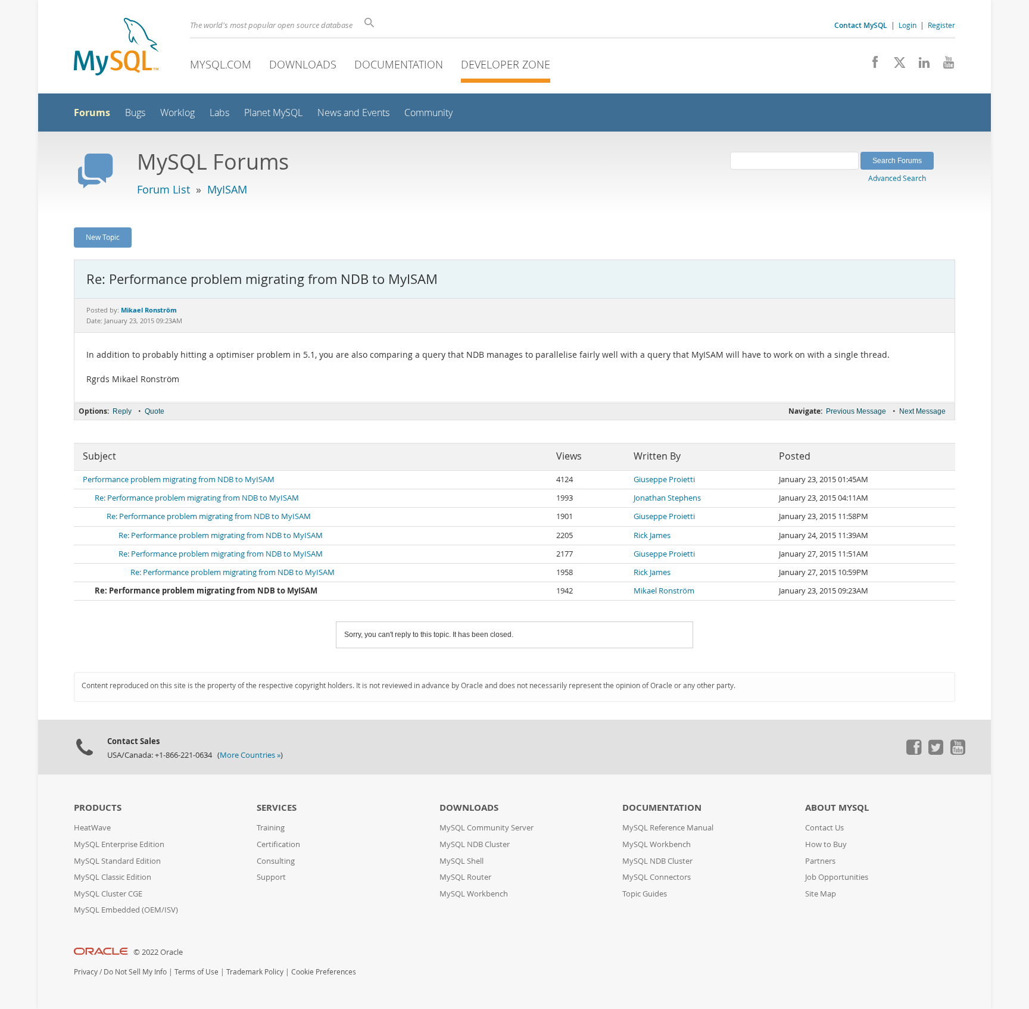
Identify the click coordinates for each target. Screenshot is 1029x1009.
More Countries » (250, 755)
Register (941, 25)
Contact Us (824, 828)
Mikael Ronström (664, 591)
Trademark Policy (254, 971)
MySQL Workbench (473, 894)
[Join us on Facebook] (871, 65)
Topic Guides (644, 894)
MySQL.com (220, 64)
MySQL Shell (461, 861)
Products (97, 807)
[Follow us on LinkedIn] (920, 65)
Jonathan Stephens (667, 498)
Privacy (86, 971)
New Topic (103, 237)
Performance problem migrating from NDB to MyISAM (179, 479)
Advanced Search (897, 178)
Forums (92, 112)
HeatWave (92, 828)
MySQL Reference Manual (667, 828)
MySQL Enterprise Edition (119, 844)
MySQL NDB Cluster (474, 844)
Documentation (398, 64)
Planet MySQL (273, 113)
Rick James (652, 535)
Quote (154, 411)
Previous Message (856, 411)
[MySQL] (116, 48)
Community (428, 113)
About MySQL (837, 807)
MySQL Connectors (656, 877)
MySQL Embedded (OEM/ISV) (126, 910)
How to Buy (826, 844)
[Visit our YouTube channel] (944, 65)
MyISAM (227, 189)
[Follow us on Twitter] (935, 752)
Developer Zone (505, 64)
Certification (278, 844)
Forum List (163, 189)
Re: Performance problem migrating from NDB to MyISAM (197, 498)
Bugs (135, 113)
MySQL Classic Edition (112, 877)
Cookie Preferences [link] (323, 971)
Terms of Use (196, 971)
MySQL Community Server (486, 828)
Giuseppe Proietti (664, 479)
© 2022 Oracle (158, 952)
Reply (122, 411)
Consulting (276, 861)
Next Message (922, 411)
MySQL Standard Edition (117, 861)
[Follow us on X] (895, 65)
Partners (820, 861)
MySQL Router (465, 877)
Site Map (820, 894)
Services (277, 807)
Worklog (177, 113)
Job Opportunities (836, 877)
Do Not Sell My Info (135, 971)
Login (907, 25)
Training (271, 828)
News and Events (353, 113)
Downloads (302, 64)
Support (271, 877)
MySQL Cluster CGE (108, 894)
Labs (219, 113)
